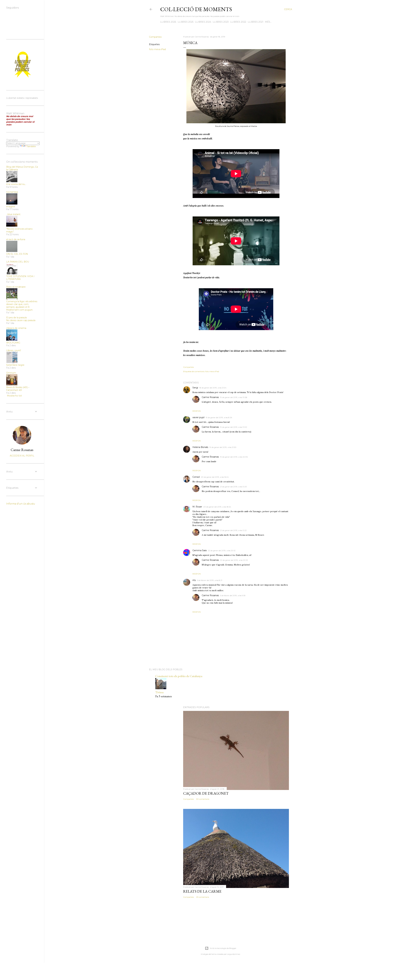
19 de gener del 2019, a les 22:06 (234, 457)
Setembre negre (15, 365)
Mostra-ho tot (14, 395)
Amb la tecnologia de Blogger (223, 948)
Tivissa (159, 692)
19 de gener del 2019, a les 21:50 (222, 447)
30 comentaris (202, 799)
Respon (196, 411)
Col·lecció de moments (196, 9)
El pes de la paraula (16, 317)
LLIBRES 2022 (238, 21)
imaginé (10, 206)
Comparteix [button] (155, 37)
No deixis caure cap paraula (20, 320)
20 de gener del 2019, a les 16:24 (215, 477)
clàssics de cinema (16, 328)
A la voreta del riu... (16, 184)
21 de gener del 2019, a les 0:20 (233, 486)
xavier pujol (198, 417)
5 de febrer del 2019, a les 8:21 (209, 580)
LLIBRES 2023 (221, 21)
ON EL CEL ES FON (17, 254)
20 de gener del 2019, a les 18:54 (217, 507)
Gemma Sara (199, 550)
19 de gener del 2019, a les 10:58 (233, 397)
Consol (196, 477)
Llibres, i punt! (13, 350)
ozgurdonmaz (233, 954)
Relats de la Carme (202, 891)
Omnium (11, 372)
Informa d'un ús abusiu (20, 503)
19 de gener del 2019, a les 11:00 (233, 427)
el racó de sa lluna (15, 239)
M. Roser (197, 506)
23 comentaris (202, 897)
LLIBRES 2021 (255, 21)
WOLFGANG (13, 342)
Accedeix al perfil (22, 455)
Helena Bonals (200, 447)
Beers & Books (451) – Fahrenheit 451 (17, 388)
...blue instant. (13, 214)
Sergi (195, 387)
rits (194, 580)
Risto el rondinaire (16, 286)
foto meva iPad (157, 49)
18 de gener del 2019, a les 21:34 (212, 388)
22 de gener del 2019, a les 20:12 (221, 550)
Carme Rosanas (210, 397)
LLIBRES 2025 (185, 21)
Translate (31, 146)
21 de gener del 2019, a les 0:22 (233, 530)
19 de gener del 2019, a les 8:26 (219, 417)
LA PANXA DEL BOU (17, 261)
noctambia (12, 192)
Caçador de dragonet (206, 793)
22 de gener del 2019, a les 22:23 (234, 560)
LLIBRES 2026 (168, 21)
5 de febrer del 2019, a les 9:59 (232, 595)
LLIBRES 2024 (203, 21)
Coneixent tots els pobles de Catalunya (178, 676)
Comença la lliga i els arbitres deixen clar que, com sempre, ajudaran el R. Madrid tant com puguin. (21, 305)
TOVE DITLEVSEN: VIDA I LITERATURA (20, 277)
